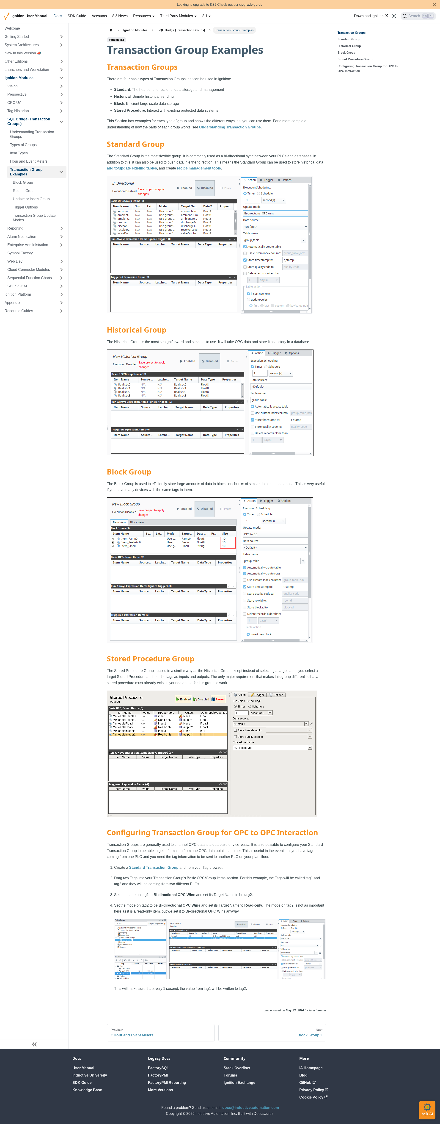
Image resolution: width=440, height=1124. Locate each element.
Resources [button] (142, 16)
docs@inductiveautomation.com (250, 1108)
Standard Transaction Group (154, 867)
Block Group (346, 52)
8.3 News (120, 16)
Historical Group (349, 46)
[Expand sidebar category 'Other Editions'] (61, 61)
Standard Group (349, 39)
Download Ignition (369, 16)
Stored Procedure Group (355, 59)
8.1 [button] (204, 16)
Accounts (99, 16)
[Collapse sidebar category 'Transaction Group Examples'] (61, 172)
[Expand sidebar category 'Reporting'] (61, 228)
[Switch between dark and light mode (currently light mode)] (394, 16)
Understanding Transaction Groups (230, 127)
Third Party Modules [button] (176, 16)
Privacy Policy (311, 1090)
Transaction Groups (352, 32)
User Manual (83, 1068)
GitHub (305, 1083)
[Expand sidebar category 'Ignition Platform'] (61, 294)
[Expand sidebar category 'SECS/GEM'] (61, 286)
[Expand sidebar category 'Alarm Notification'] (61, 236)
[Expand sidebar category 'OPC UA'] (61, 102)
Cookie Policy (311, 1097)
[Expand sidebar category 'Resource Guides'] (61, 311)
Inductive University (89, 1075)
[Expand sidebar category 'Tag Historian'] (61, 111)
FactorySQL (158, 1068)
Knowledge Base (87, 1090)
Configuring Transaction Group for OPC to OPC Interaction (368, 68)
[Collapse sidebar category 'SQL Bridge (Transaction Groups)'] (61, 122)
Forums (230, 1075)
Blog (303, 1075)
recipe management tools (199, 168)
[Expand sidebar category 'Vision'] (61, 86)
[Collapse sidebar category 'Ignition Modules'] (61, 78)
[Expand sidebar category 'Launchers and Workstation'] (61, 69)
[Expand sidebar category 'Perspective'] (61, 94)
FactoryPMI (158, 1075)
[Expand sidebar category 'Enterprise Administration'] (61, 245)
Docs (58, 16)
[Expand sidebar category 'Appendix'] (61, 302)
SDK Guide (77, 16)
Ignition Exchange (239, 1083)
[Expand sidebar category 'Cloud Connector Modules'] (61, 269)
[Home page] (111, 30)
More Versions (160, 1090)
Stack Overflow (237, 1068)
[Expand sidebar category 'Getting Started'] (61, 36)
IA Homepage (311, 1068)
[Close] (434, 4)
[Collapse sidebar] (34, 1044)
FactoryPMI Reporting (167, 1083)
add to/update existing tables (132, 168)
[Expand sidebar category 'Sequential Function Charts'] (61, 278)
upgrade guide (250, 4)
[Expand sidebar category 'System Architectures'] (61, 45)
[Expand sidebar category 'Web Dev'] (61, 261)
